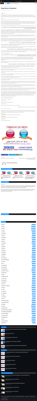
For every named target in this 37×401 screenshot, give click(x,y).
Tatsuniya (17, 291)
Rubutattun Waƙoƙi (17, 285)
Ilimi (17, 263)
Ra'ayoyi (17, 283)
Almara (17, 231)
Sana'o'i (17, 287)
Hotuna (17, 261)
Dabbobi (17, 246)
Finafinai (17, 250)
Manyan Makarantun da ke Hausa (19, 396)
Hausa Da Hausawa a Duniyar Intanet (11, 337)
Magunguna (17, 280)
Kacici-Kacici (17, 267)
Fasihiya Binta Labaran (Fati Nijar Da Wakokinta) (13, 341)
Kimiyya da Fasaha (17, 270)
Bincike (17, 241)
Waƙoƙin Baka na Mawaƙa (17, 311)
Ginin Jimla (17, 254)
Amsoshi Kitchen (4, 10)
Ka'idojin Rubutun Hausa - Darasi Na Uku (11, 391)
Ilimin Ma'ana (17, 265)
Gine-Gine (17, 252)
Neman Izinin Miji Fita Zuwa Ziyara (5, 178)
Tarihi (17, 289)
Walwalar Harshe (17, 300)
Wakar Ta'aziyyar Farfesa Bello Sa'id (15, 3)
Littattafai (17, 278)
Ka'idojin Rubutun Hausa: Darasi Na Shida (12, 379)
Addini (4, 6)
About (5, 396)
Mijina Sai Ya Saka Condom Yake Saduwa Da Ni (12, 356)
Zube (17, 319)
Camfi (17, 244)
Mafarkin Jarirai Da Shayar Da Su (18, 178)
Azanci (17, 235)
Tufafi (17, 298)
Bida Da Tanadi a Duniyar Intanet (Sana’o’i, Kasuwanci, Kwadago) (15, 329)
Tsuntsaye (17, 296)
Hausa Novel (17, 257)
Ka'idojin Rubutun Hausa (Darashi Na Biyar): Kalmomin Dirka (15, 383)
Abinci (17, 224)
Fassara (17, 248)
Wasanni (17, 304)
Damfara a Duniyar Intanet (9, 333)
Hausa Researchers (17, 259)
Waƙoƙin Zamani (17, 313)
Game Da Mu (9, 396)
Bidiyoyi (17, 239)
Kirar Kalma (17, 272)
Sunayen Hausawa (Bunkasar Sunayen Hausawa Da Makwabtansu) (16, 345)
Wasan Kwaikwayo (17, 302)
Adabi (17, 226)
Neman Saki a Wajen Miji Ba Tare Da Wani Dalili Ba (30, 178)
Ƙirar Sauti (17, 322)
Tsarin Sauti (17, 293)
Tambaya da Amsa (32, 396)
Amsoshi (7, 399)
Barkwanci (17, 237)
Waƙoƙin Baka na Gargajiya (17, 309)
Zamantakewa (17, 317)
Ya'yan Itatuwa (17, 315)
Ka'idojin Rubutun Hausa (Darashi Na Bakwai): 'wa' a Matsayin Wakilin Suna (17, 375)
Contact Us (12, 396)
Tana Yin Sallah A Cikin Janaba (10, 360)
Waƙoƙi (17, 306)
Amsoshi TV (17, 233)
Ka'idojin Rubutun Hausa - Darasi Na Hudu (12, 387)
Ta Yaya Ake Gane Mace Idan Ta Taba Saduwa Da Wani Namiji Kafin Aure (16, 352)
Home (2, 6)
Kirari (17, 274)
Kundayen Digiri (17, 276)
